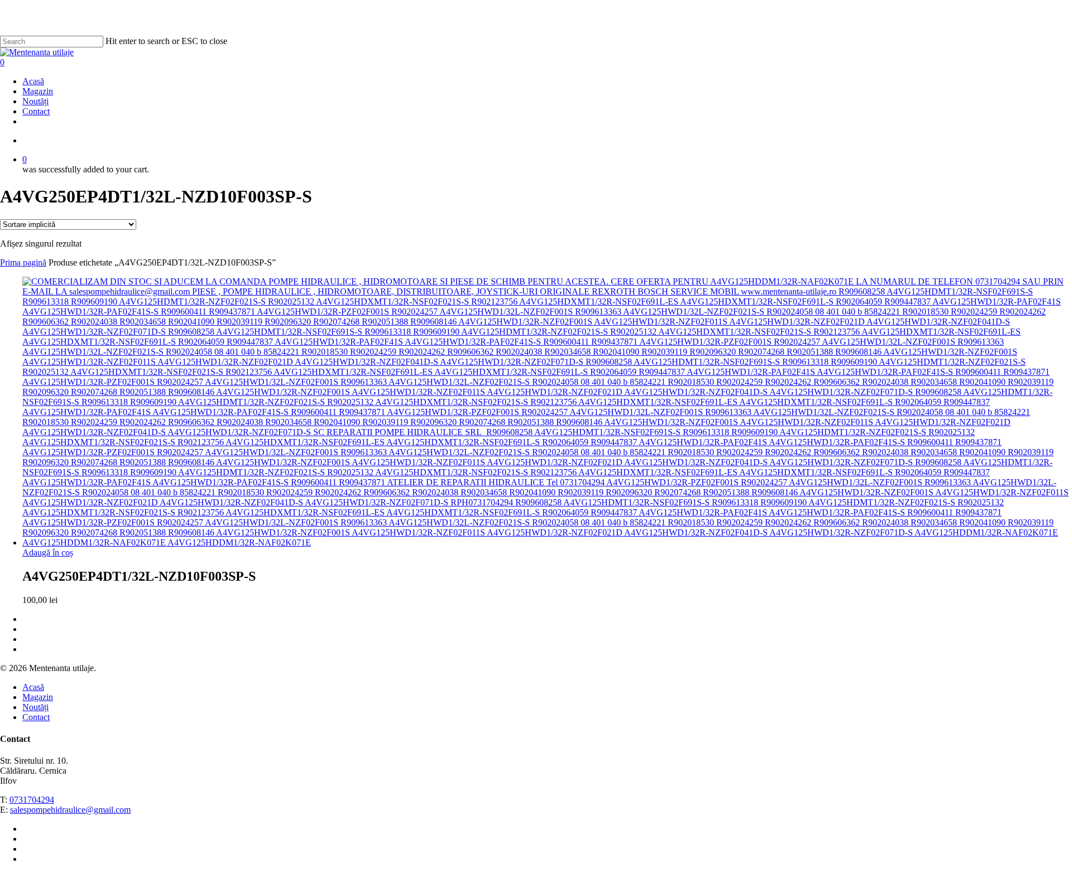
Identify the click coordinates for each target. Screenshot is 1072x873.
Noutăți (35, 707)
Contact (36, 717)
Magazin (37, 697)
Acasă (33, 687)
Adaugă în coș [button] (47, 552)
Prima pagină (23, 262)
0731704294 (31, 799)
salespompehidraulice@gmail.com (70, 809)
